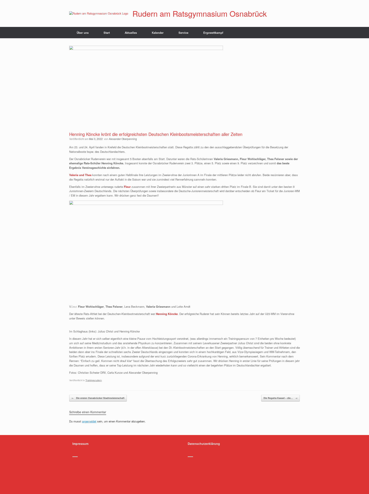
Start (107, 33)
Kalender (158, 33)
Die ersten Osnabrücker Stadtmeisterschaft (98, 398)
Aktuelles (131, 33)
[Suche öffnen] (293, 32)
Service (183, 33)
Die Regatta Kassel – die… (280, 398)
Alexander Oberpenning (123, 139)
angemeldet (89, 421)
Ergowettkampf (213, 33)
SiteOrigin (192, 464)
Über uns (83, 33)
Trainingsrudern (93, 380)
